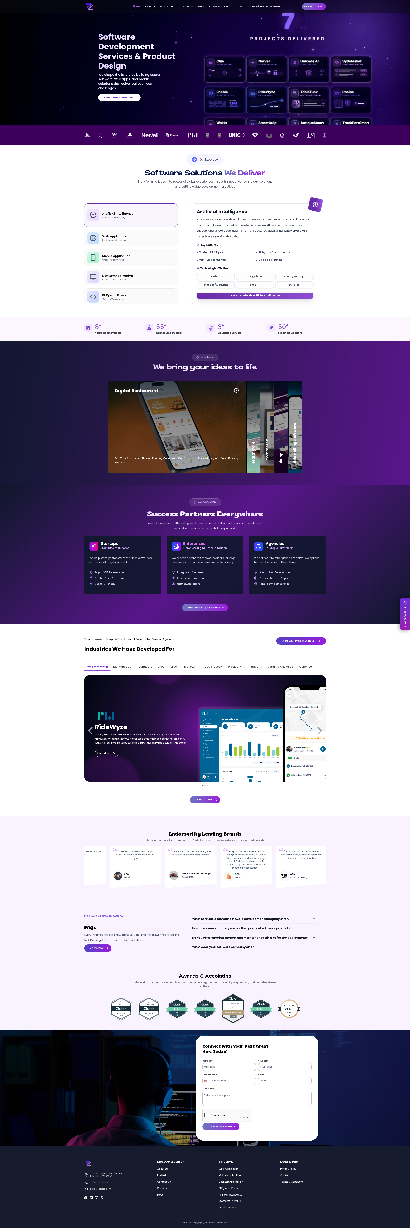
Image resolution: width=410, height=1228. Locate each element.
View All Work (203, 799)
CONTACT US (311, 6)
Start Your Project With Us (204, 607)
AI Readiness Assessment (265, 6)
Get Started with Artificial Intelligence (255, 295)
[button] (166, 6)
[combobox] (206, 1081)
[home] (90, 6)
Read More (103, 753)
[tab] (131, 215)
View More (96, 948)
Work (201, 6)
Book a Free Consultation (119, 97)
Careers (240, 6)
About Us (150, 6)
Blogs (227, 6)
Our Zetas (214, 6)
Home (136, 6)
